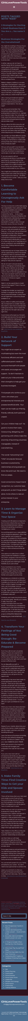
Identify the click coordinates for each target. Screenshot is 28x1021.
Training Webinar (9, 903)
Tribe (25, 906)
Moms (2, 906)
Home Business (15, 902)
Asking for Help (22, 903)
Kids (24, 905)
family (21, 905)
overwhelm (11, 906)
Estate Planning (10, 971)
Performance (9, 983)
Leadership (8, 979)
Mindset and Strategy (12, 981)
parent (16, 906)
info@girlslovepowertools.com (14, 1004)
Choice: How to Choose (10, 905)
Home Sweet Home (11, 977)
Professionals (21, 906)
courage (17, 905)
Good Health (9, 973)
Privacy (19, 1014)
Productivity (9, 985)
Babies (2, 905)
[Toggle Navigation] (14, 7)
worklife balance (5, 908)
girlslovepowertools (5, 909)
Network (6, 906)
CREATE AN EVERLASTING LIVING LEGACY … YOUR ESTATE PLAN (15, 932)
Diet (6, 969)
